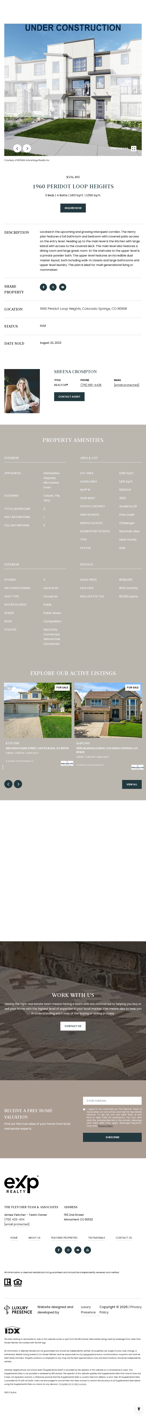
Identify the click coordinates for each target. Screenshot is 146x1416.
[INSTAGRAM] (68, 1250)
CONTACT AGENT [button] (69, 396)
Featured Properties (64, 1237)
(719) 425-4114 (14, 1219)
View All (131, 784)
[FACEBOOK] (58, 1250)
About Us (34, 1237)
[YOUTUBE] (77, 1250)
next (27, 148)
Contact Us (124, 1237)
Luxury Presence (88, 1309)
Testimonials (96, 1237)
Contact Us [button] (73, 1026)
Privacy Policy (105, 1125)
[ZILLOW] (87, 1250)
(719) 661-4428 (90, 385)
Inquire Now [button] (73, 208)
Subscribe (112, 1137)
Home (14, 1237)
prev (17, 148)
